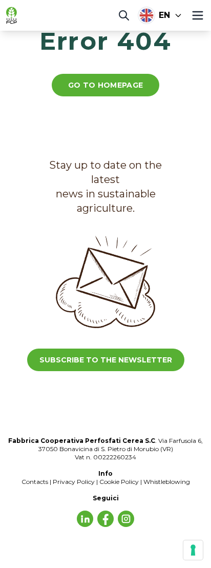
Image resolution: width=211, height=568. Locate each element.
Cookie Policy (119, 481)
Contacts (35, 481)
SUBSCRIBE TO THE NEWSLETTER (105, 359)
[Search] (124, 15)
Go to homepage (105, 85)
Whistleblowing (166, 481)
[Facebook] (105, 519)
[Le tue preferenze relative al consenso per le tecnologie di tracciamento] (193, 550)
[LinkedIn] (85, 519)
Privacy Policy (74, 481)
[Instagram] (126, 519)
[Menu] (198, 15)
